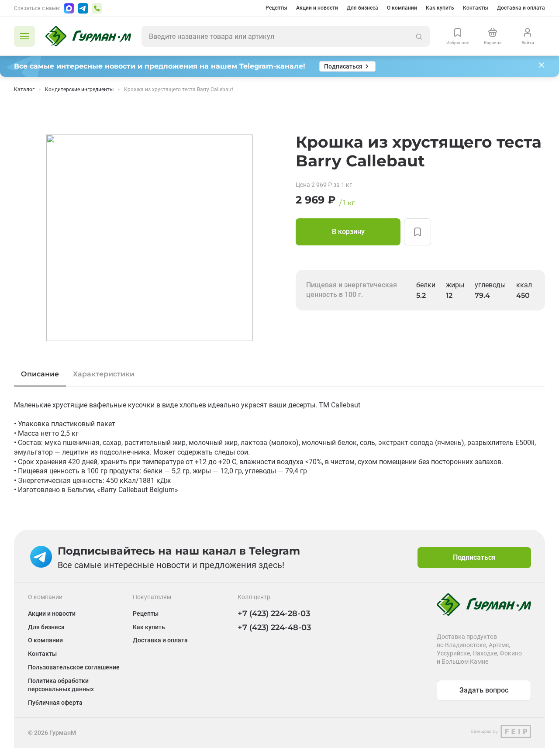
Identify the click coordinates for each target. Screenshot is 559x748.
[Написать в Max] (69, 8)
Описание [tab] (40, 374)
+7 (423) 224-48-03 (274, 627)
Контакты (475, 8)
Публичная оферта (55, 702)
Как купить (440, 8)
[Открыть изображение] (149, 237)
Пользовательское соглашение (74, 667)
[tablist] (279, 374)
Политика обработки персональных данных (61, 685)
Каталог (24, 89)
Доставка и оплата (521, 8)
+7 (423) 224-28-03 (274, 613)
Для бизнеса (362, 8)
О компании (402, 8)
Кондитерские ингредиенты (79, 89)
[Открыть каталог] (24, 36)
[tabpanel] (279, 447)
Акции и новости (317, 8)
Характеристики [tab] (104, 374)
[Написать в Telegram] (83, 8)
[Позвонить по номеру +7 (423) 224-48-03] (97, 8)
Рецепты (276, 8)
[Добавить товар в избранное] (417, 231)
